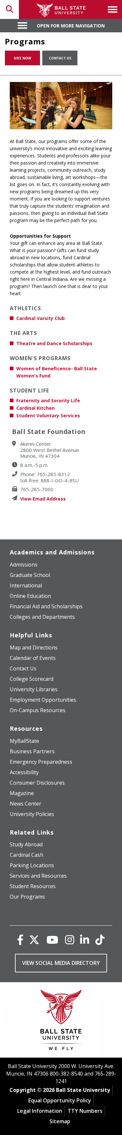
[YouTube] (52, 940)
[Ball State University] (61, 1021)
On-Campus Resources (37, 710)
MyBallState (24, 740)
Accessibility (24, 772)
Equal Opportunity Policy (59, 1100)
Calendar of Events (33, 658)
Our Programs (27, 896)
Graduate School (30, 575)
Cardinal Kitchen (35, 408)
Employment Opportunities (43, 699)
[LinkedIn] (84, 940)
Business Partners (32, 751)
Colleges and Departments (42, 616)
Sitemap (59, 1121)
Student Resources (33, 886)
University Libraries (34, 689)
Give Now (22, 58)
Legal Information (39, 1110)
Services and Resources (38, 875)
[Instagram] (69, 940)
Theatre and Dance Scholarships (54, 343)
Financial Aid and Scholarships (46, 606)
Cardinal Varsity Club (40, 318)
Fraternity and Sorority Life (48, 400)
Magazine (22, 793)
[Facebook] (20, 940)
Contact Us (60, 58)
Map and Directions (34, 647)
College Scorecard (31, 678)
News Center (25, 803)
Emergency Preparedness (41, 761)
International (26, 585)
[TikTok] (99, 940)
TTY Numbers (85, 1110)
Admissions (23, 564)
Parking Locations (32, 865)
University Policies (32, 814)
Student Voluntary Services (48, 415)
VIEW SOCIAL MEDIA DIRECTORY (61, 963)
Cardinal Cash (26, 854)
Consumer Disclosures (37, 782)
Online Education (30, 595)
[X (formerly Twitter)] (34, 940)
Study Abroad (26, 844)
